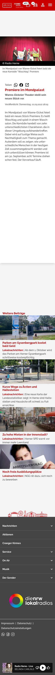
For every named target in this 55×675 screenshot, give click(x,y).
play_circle (42, 667)
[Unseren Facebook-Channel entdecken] (8, 634)
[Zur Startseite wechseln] (7, 5)
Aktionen (7, 534)
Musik (5, 569)
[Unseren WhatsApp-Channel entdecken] (3, 634)
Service (6, 551)
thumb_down (37, 668)
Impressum (7, 623)
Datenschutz (24, 623)
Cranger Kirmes (11, 543)
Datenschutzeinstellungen (16, 628)
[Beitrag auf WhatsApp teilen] (16, 85)
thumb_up (48, 668)
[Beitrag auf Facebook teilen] (21, 85)
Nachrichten (9, 525)
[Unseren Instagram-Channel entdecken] (13, 634)
